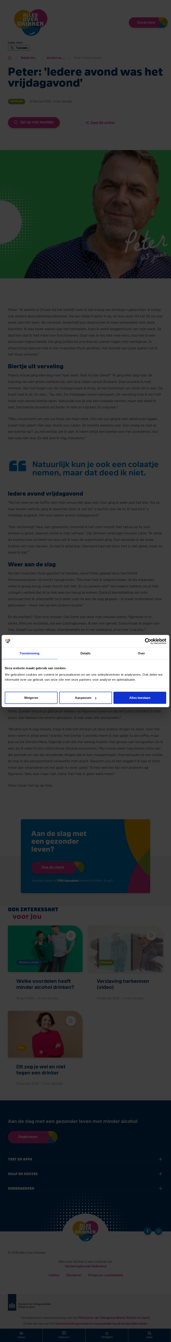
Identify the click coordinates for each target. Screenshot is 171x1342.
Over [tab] (141, 653)
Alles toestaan (139, 697)
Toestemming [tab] (29, 653)
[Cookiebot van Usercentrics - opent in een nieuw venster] (148, 641)
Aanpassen (83, 697)
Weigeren (31, 697)
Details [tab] (85, 653)
